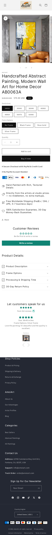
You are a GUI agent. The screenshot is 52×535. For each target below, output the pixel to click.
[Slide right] (31, 67)
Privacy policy (38, 529)
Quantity (5, 137)
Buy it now (26, 158)
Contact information (15, 533)
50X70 (19, 114)
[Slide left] (20, 67)
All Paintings (10, 444)
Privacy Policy (10, 383)
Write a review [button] (26, 243)
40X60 (43, 108)
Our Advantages (11, 405)
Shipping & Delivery (13, 371)
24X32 (7, 108)
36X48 (31, 108)
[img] (26, 307)
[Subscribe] (38, 488)
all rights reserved (26, 529)
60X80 (31, 114)
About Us (9, 399)
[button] (5, 5)
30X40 (19, 108)
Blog (7, 416)
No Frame (9, 125)
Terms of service (41, 533)
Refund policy (28, 533)
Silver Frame (10, 131)
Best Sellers (10, 432)
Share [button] (6, 220)
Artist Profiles (10, 410)
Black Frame (25, 125)
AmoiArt (16, 529)
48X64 (7, 114)
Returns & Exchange (13, 377)
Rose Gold (41, 125)
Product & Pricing (12, 365)
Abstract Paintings (12, 438)
